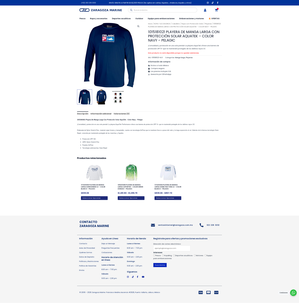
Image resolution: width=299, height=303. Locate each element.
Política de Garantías (87, 266)
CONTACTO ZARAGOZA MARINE (94, 224)
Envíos (81, 270)
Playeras (189, 57)
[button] (138, 26)
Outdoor (139, 18)
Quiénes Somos (85, 252)
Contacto (83, 243)
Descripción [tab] (82, 113)
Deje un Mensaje (108, 243)
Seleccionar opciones (92, 198)
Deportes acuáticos (121, 18)
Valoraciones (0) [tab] (122, 113)
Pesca (82, 18)
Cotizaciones (106, 252)
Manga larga (180, 57)
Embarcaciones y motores (191, 18)
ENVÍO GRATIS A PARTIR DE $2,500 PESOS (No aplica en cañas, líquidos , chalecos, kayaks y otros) (150, 3)
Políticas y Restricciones (89, 261)
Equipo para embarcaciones (161, 18)
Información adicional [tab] (101, 113)
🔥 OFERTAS (214, 18)
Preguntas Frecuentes (110, 248)
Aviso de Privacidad (87, 248)
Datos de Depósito (86, 257)
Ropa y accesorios (98, 18)
